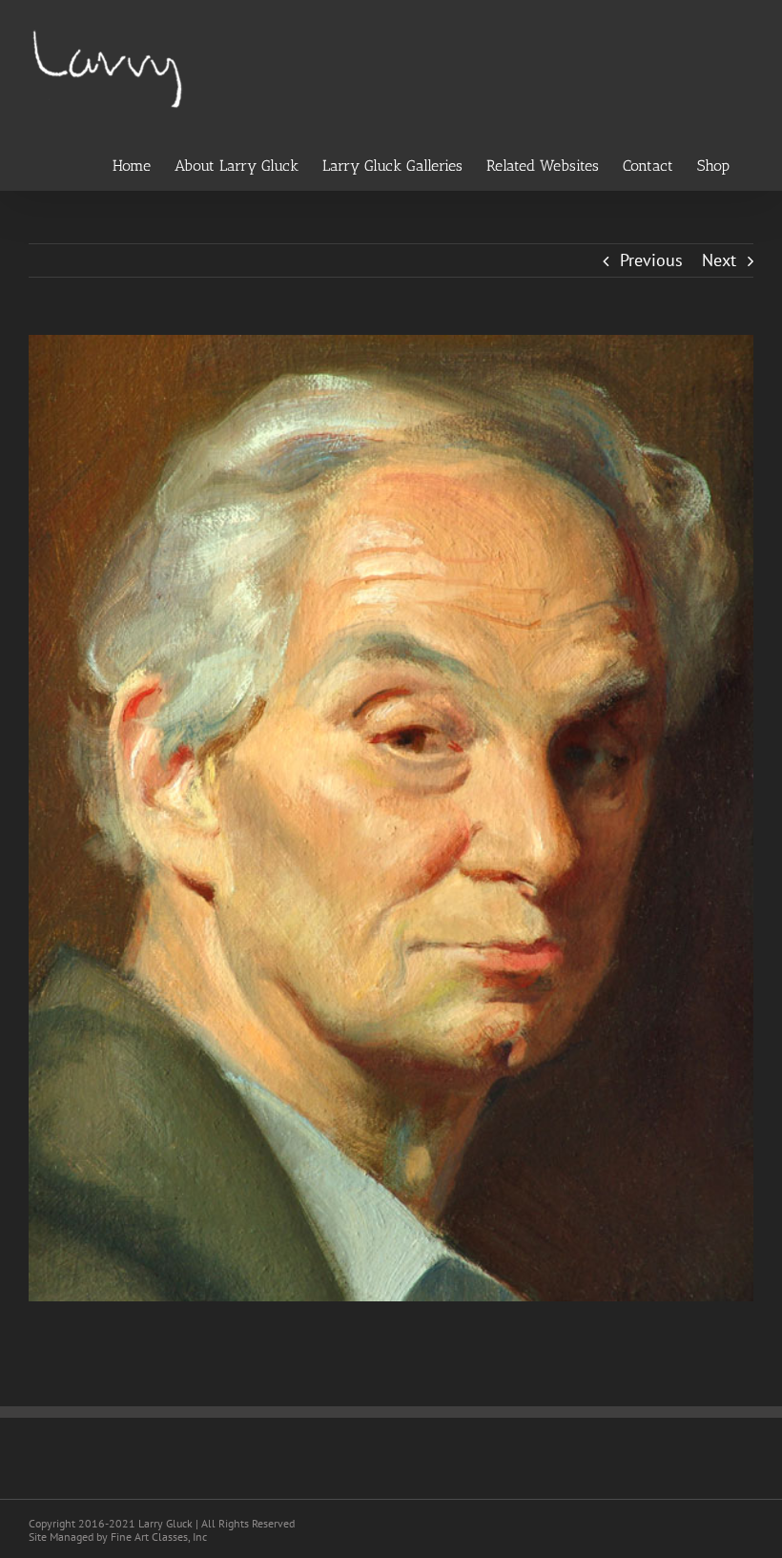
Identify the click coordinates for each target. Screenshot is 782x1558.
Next (719, 260)
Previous (651, 260)
